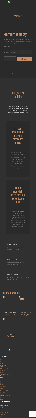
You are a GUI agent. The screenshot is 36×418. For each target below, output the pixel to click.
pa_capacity (7, 52)
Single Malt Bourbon (10, 335)
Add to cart (24, 59)
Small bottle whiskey (26, 312)
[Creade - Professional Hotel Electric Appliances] (18, 4)
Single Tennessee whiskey (10, 312)
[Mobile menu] (33, 3)
